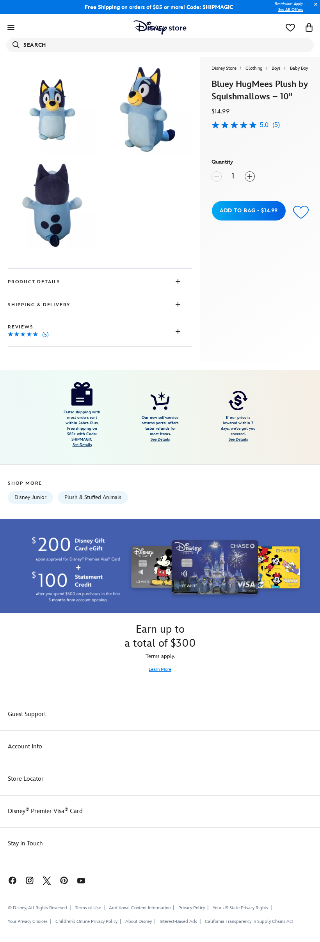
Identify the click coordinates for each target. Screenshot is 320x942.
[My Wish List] (290, 27)
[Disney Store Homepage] (160, 27)
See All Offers (290, 9)
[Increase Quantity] (250, 176)
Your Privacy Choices (28, 921)
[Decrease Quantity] (217, 176)
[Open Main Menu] (11, 27)
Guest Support (27, 714)
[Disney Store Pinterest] (64, 880)
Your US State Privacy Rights (240, 908)
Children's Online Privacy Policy (86, 921)
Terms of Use (88, 908)
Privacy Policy (191, 908)
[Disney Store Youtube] (81, 880)
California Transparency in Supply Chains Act (249, 921)
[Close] (313, 8)
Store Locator (26, 779)
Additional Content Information (140, 908)
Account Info (25, 746)
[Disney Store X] (47, 880)
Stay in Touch (25, 843)
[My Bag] (309, 27)
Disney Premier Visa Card (45, 811)
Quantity (222, 162)
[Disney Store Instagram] (29, 880)
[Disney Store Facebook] (8, 880)
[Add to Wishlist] (301, 212)
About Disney (138, 921)
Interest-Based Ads (178, 921)
